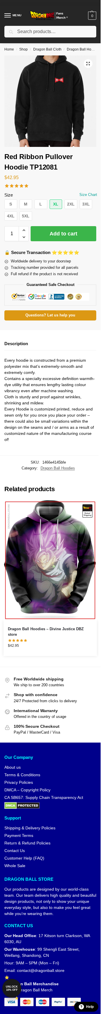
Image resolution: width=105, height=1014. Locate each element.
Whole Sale (14, 865)
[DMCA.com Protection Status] (50, 805)
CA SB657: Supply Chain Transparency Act (43, 797)
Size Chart (88, 194)
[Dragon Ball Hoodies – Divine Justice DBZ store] (50, 560)
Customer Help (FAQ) (24, 858)
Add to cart (63, 234)
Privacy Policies (18, 782)
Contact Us (14, 850)
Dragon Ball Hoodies (83, 49)
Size (8, 194)
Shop (23, 49)
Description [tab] (16, 343)
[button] (91, 16)
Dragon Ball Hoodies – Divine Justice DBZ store (46, 632)
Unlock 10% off (12, 988)
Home (9, 49)
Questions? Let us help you (50, 315)
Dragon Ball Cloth (47, 49)
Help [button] (90, 1007)
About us (12, 767)
